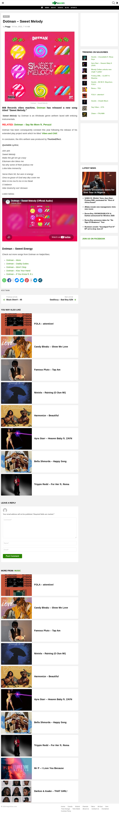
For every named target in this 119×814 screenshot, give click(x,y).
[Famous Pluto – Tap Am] (16, 370)
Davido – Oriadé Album (99, 101)
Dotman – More (13, 260)
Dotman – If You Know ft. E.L (19, 274)
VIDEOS (60, 7)
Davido (70, 806)
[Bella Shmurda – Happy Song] (16, 461)
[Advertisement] (99, 29)
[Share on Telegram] (35, 280)
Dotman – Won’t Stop (16, 267)
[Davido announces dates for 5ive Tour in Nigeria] (99, 183)
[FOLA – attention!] (16, 324)
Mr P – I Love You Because (49, 768)
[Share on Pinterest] (27, 280)
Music (17, 571)
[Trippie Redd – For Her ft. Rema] (16, 485)
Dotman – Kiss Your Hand (18, 271)
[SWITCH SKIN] (117, 3)
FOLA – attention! (44, 323)
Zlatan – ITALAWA (97, 113)
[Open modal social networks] (40, 280)
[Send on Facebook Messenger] (17, 280)
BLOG (67, 7)
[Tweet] (22, 280)
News (86, 186)
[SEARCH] (113, 3)
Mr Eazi (100, 806)
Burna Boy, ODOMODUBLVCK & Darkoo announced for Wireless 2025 (99, 215)
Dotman (42, 107)
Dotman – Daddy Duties (17, 264)
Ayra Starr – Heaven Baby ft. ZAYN (53, 438)
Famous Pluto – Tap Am (47, 369)
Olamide (85, 806)
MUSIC (53, 7)
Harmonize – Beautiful (46, 415)
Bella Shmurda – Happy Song (50, 461)
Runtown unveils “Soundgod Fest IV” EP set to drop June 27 (100, 228)
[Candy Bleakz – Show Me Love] (16, 347)
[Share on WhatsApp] (4, 280)
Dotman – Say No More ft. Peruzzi (32, 124)
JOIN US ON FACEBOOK (93, 239)
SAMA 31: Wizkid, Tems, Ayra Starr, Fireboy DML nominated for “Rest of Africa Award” (99, 200)
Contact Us (95, 809)
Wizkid (77, 806)
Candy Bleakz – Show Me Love (51, 346)
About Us (86, 809)
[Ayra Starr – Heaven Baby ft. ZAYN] (16, 439)
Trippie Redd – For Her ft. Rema (51, 484)
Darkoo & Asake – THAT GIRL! (50, 791)
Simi (106, 806)
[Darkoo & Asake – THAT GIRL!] (16, 791)
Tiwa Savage (65, 809)
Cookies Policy (66, 811)
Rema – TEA (96, 88)
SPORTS (74, 7)
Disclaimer (105, 809)
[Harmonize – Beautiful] (16, 416)
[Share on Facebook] (9, 280)
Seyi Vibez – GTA (97, 107)
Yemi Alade (76, 809)
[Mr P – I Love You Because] (16, 768)
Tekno (93, 806)
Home (63, 806)
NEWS (47, 7)
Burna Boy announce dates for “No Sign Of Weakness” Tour (99, 221)
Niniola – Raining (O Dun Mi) (50, 392)
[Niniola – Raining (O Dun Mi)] (16, 393)
